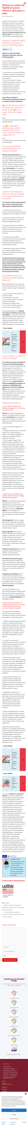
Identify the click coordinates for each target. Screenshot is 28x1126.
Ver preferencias (14, 1118)
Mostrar (9, 49)
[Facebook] (6, 867)
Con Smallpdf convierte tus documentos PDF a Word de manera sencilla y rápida (13, 914)
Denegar (14, 1114)
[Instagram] (6, 869)
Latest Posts (12, 856)
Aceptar (14, 1110)
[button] (26, 1093)
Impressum (24, 1122)
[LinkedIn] (8, 867)
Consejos (6, 903)
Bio (5, 856)
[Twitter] (4, 867)
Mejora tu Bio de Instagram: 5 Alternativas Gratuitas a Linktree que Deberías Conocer (13, 907)
